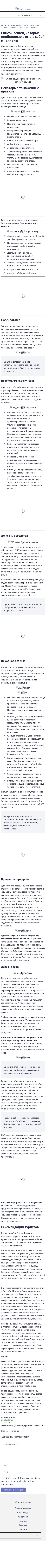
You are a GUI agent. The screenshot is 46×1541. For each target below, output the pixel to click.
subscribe (22, 1481)
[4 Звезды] (9, 1423)
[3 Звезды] (7, 1423)
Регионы (23, 1525)
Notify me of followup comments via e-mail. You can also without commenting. (22, 1481)
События (23, 1529)
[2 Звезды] (5, 1423)
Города (23, 1521)
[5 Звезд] (12, 1423)
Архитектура (23, 1512)
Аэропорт (23, 1516)
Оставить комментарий (13, 1490)
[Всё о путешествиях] (23, 7)
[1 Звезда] (2, 1423)
